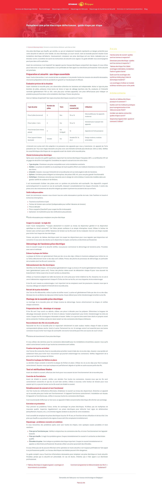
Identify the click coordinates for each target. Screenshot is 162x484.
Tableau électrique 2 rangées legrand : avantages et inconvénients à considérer (46, 466)
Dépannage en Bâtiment (60, 9)
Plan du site (81, 483)
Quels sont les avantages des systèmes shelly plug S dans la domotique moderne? (120, 77)
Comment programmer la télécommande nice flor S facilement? (88, 466)
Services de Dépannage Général (26, 9)
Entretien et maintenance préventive (130, 9)
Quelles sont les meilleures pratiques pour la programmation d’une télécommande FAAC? (122, 107)
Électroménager (44, 9)
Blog (145, 9)
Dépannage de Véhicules (79, 9)
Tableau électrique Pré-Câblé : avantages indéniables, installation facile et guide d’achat (122, 68)
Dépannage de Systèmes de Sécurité (102, 9)
